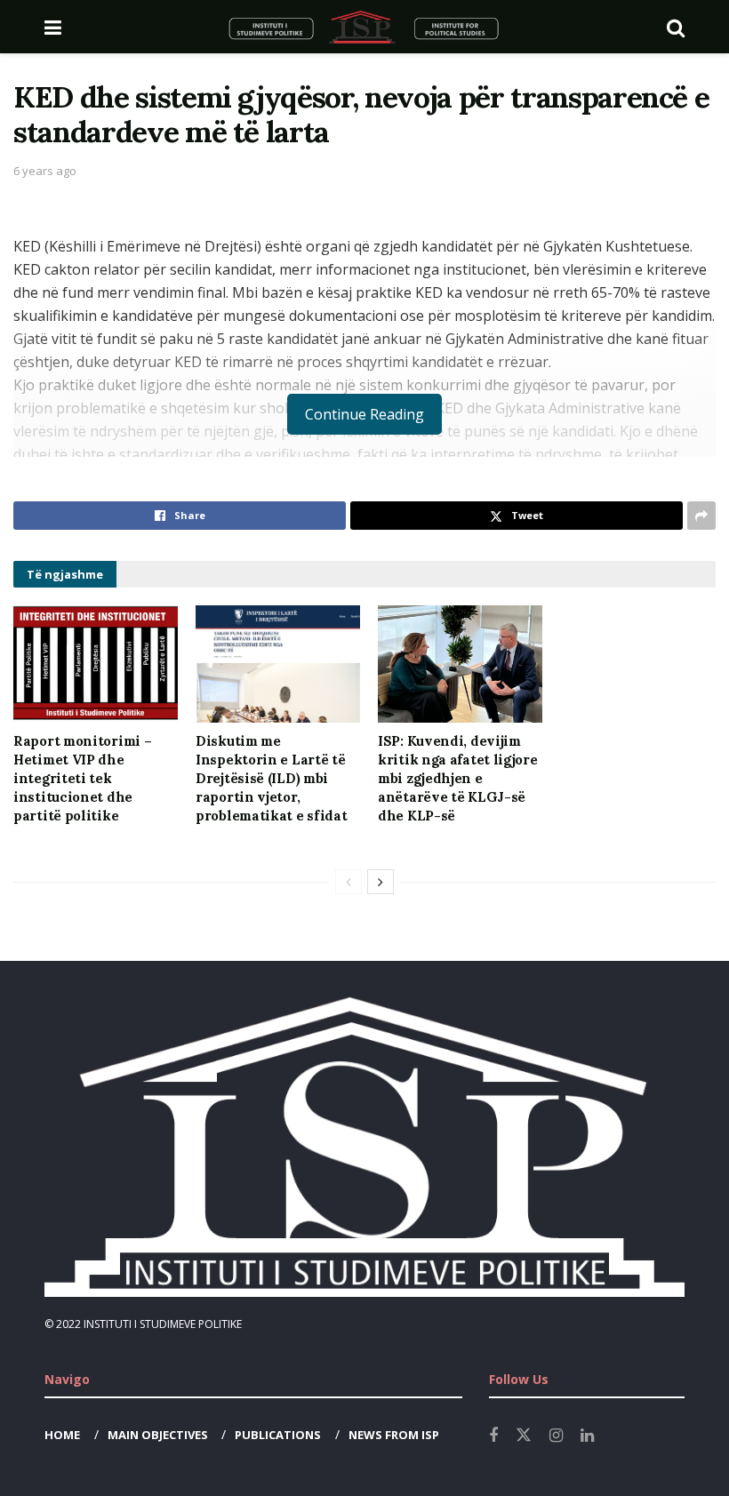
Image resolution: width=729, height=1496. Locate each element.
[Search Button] (676, 26)
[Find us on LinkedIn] (587, 1436)
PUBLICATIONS (278, 1435)
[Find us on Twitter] (524, 1435)
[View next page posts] (380, 881)
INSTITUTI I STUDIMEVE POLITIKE (163, 1324)
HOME (62, 1435)
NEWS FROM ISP (393, 1435)
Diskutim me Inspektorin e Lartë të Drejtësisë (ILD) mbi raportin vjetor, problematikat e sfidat (271, 778)
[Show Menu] (52, 26)
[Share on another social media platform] (701, 515)
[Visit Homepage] (364, 26)
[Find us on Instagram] (556, 1436)
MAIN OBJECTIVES (158, 1435)
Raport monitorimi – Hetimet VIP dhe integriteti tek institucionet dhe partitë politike (82, 778)
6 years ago (44, 171)
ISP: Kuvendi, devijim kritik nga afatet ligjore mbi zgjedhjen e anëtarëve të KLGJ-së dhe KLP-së (458, 778)
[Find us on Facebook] (493, 1436)
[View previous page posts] (348, 881)
